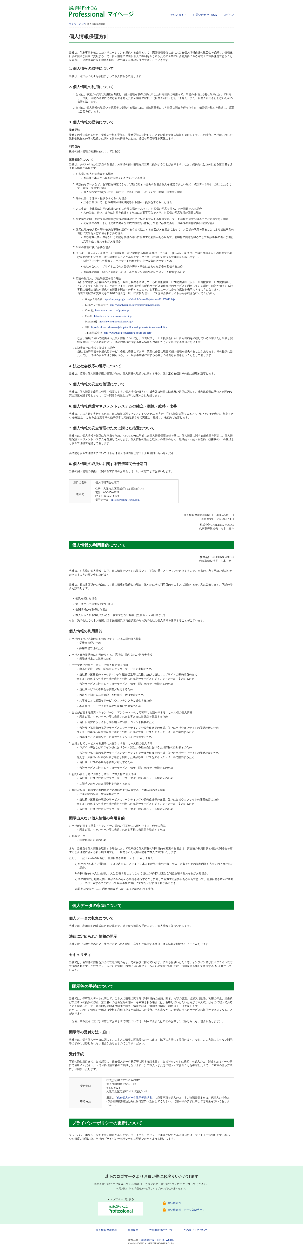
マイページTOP (77, 24)
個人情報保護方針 (106, 1230)
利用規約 (133, 1230)
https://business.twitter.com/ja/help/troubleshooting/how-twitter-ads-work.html (129, 327)
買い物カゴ (174, 1203)
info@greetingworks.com (125, 499)
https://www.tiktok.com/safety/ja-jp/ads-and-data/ (128, 333)
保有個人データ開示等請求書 (134, 1097)
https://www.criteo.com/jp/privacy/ (112, 310)
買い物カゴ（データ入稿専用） (186, 1209)
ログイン (228, 14)
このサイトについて (195, 1230)
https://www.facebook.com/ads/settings (113, 316)
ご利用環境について (161, 1230)
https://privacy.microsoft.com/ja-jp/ (116, 321)
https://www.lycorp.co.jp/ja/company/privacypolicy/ (135, 305)
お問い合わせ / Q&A (205, 14)
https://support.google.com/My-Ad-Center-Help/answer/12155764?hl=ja (139, 299)
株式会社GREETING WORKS (158, 1240)
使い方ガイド (178, 14)
